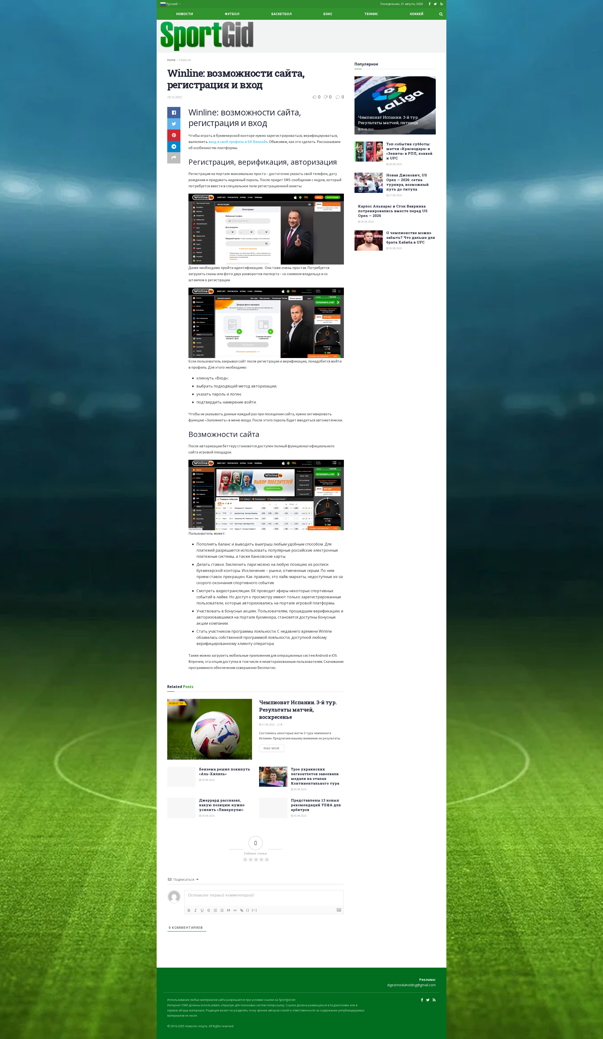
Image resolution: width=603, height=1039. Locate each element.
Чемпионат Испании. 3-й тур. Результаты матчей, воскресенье (298, 709)
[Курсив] (195, 910)
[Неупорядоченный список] (222, 910)
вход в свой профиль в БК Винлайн (238, 141)
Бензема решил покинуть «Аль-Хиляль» (224, 771)
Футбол (232, 14)
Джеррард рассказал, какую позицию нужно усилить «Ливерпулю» (221, 805)
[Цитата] (228, 910)
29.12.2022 (174, 97)
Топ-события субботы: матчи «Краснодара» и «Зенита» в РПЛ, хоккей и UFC (409, 151)
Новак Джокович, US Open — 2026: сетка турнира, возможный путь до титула (407, 182)
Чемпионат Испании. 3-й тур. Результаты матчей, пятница (388, 120)
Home (171, 60)
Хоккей (416, 14)
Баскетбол (281, 14)
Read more (272, 748)
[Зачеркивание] (208, 910)
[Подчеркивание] (202, 910)
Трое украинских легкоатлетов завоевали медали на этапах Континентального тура (315, 776)
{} (247, 910)
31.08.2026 (268, 724)
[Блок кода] (235, 910)
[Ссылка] (241, 910)
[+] (254, 910)
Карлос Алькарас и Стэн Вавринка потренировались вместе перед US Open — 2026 (393, 211)
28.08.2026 (395, 164)
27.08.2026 (395, 195)
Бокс (327, 14)
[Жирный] (189, 910)
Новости (184, 14)
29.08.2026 (367, 129)
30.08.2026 (208, 780)
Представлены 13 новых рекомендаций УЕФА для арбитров (316, 805)
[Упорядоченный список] (215, 910)
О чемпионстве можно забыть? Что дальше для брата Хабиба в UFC (410, 237)
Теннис (371, 14)
